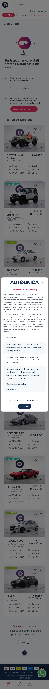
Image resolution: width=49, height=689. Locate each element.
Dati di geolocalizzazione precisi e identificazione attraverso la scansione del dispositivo (24, 347)
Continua (24, 406)
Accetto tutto (33, 400)
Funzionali (11, 389)
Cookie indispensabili (16, 384)
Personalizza (16, 400)
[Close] (42, 282)
